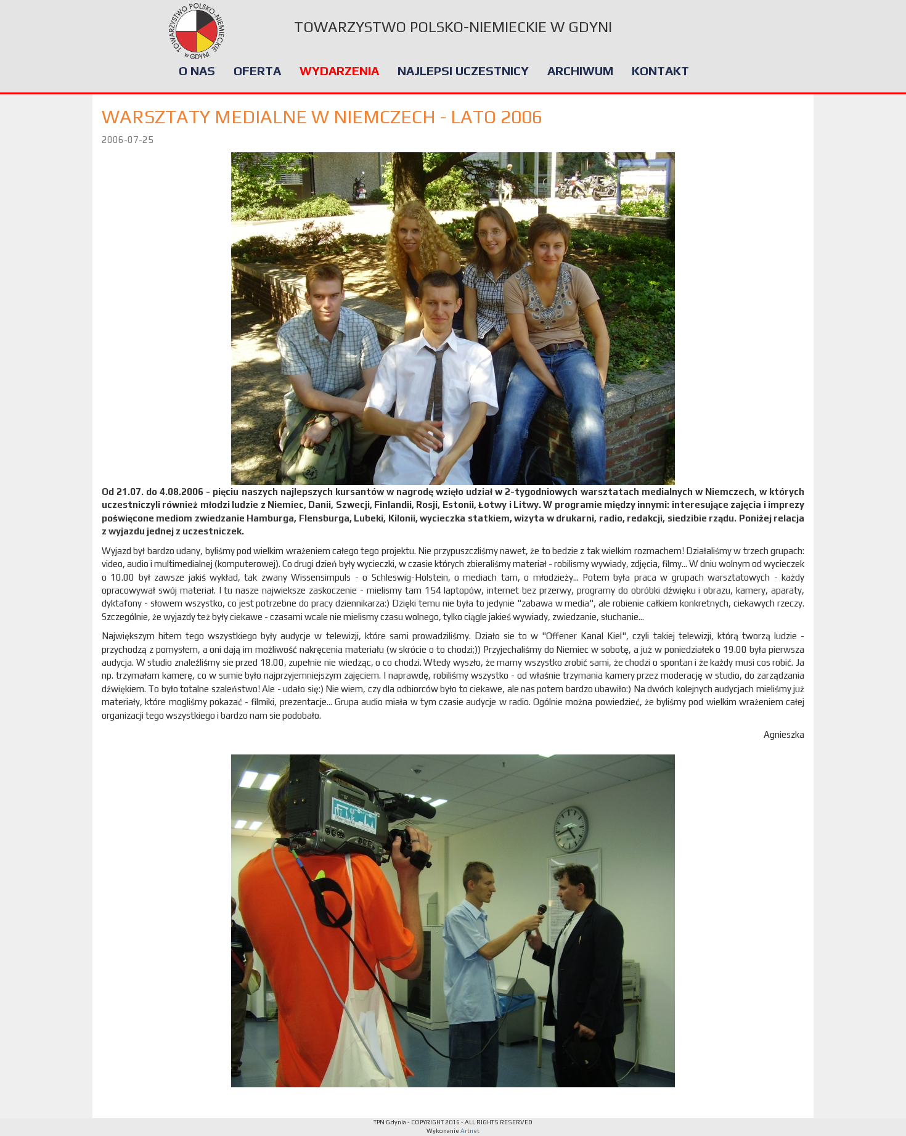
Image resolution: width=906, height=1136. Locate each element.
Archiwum (580, 70)
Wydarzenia (339, 70)
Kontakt (660, 70)
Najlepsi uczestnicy (463, 70)
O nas (197, 70)
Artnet (470, 1130)
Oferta (257, 70)
